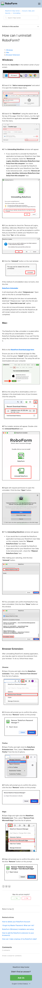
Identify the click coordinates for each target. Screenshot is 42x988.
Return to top (7, 909)
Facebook (3, 886)
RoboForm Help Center (12, 11)
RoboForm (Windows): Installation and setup (18, 929)
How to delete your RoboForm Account (16, 922)
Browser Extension (13, 55)
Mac (7, 52)
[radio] (15, 898)
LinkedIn (9, 886)
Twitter (6, 886)
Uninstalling (16, 13)
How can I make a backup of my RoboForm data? (19, 939)
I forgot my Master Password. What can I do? (18, 925)
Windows (9, 50)
